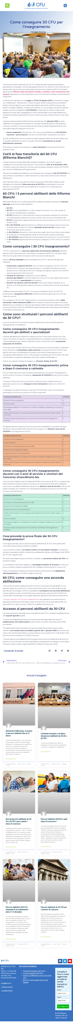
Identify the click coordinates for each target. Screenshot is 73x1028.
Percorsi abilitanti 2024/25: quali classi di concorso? (54, 820)
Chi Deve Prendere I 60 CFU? (34, 971)
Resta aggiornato (63, 1006)
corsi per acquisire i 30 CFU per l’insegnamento (21, 599)
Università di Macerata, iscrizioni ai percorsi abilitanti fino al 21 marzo (19, 733)
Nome (59, 990)
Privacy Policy (7, 987)
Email (59, 997)
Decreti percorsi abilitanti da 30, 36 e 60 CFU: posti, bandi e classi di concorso (19, 821)
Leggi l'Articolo (11, 759)
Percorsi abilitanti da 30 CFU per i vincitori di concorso (54, 908)
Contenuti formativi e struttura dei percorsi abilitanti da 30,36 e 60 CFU (54, 735)
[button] (7, 5)
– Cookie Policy (7, 991)
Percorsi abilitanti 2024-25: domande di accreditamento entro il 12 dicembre (17, 909)
